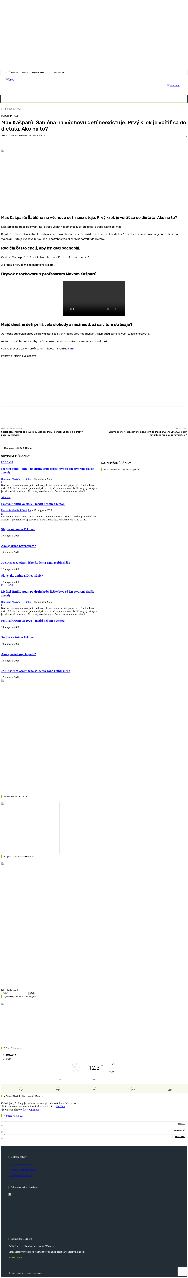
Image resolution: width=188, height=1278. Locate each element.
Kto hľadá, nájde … (11, 989)
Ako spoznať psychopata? (18, 546)
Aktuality (6, 497)
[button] (179, 98)
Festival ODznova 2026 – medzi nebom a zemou (33, 504)
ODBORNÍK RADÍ (14, 109)
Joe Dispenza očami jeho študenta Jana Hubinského (35, 562)
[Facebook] (177, 72)
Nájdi (32, 993)
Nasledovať (179, 1130)
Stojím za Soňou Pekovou (18, 529)
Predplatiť (180, 1137)
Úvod (3, 109)
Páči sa (181, 1124)
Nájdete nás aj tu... (14, 1115)
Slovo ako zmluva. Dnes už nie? (22, 575)
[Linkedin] (181, 72)
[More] (94, 142)
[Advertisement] (89, 381)
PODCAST (7, 462)
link (71, 348)
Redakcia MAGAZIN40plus (14, 135)
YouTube (60, 1106)
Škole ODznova (30, 1109)
